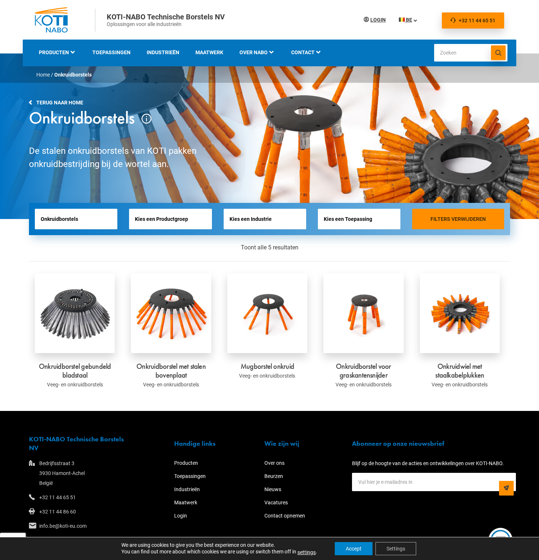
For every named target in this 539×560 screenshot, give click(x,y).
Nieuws (272, 489)
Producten (54, 52)
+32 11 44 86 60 (57, 512)
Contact (303, 52)
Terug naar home (59, 102)
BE (408, 20)
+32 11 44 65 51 (477, 20)
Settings (395, 549)
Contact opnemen (284, 516)
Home (43, 75)
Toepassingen (111, 52)
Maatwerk (209, 52)
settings (306, 552)
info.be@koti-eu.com (63, 526)
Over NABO (253, 52)
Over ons (274, 463)
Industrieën (163, 52)
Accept (354, 549)
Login (378, 20)
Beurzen (273, 476)
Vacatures (276, 502)
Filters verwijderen (458, 219)
